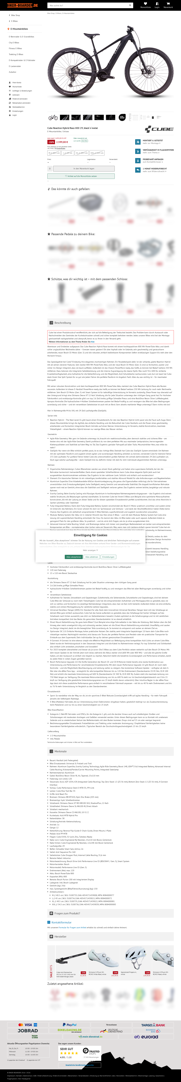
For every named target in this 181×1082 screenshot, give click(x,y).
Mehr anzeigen (89, 550)
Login (157, 7)
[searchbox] (90, 5)
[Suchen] (130, 5)
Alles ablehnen (91, 557)
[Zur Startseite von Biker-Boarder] (24, 5)
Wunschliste (145, 7)
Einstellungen (108, 557)
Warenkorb (168, 7)
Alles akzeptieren (73, 557)
